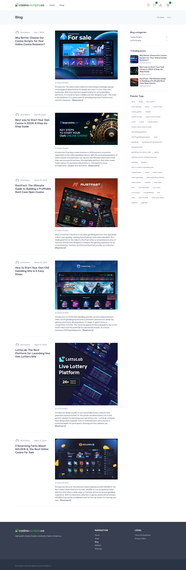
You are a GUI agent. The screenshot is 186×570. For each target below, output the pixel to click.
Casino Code (157, 107)
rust (133, 187)
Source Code (143, 198)
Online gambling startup (155, 177)
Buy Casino (151, 102)
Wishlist (98, 545)
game (156, 152)
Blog (96, 542)
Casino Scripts (63, 83)
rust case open (143, 187)
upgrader (144, 203)
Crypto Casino (153, 122)
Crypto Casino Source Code (141, 127)
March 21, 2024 (40, 345)
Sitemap (98, 549)
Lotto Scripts (62, 409)
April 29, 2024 (40, 115)
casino (147, 107)
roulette (147, 182)
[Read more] (77, 100)
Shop (61, 5)
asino (133, 102)
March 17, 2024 (40, 441)
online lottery (136, 182)
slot (158, 192)
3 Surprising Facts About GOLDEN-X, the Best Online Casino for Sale (32, 449)
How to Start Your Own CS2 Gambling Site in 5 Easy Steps (32, 271)
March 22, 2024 (40, 263)
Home (52, 5)
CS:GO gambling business (140, 137)
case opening (136, 107)
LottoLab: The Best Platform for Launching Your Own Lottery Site (32, 353)
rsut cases (158, 182)
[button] (148, 5)
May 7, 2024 (39, 32)
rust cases (156, 187)
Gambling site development (152, 142)
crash (133, 122)
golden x (144, 162)
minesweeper (136, 172)
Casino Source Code (153, 117)
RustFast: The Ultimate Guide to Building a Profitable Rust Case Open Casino (33, 189)
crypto (141, 122)
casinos (148, 112)
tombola (134, 203)
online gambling (137, 177)
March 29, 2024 (40, 180)
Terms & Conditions (143, 535)
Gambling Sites (137, 147)
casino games (136, 112)
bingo (141, 102)
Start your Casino (158, 198)
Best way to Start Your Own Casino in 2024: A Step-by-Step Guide (32, 123)
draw (156, 137)
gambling (134, 142)
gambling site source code (141, 152)
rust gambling (148, 192)
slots (133, 198)
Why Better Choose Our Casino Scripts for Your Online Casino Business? (30, 41)
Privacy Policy (140, 539)
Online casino (157, 172)
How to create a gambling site (142, 167)
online (147, 172)
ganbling (134, 162)
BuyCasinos (25, 32)
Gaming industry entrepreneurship (144, 157)
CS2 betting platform (139, 132)
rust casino (135, 192)
